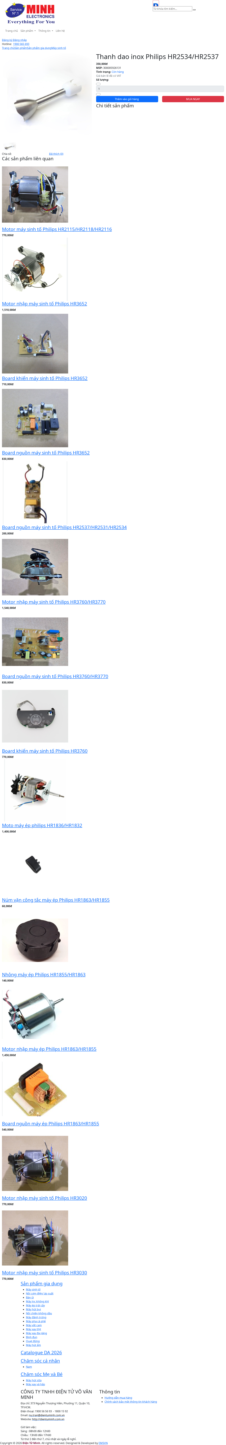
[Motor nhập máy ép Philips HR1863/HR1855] (35, 1014)
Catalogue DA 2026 (41, 1352)
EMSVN (103, 1443)
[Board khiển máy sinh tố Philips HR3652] (35, 343)
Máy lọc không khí (37, 1301)
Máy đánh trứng (36, 1317)
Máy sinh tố (58, 48)
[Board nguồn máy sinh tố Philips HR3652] (35, 418)
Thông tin (44, 31)
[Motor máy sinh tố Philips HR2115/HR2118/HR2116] (35, 194)
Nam (29, 1367)
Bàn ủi (30, 1297)
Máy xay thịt (33, 1329)
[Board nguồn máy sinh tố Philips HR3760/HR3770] (35, 641)
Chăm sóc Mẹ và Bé (42, 1374)
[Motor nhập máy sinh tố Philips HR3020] (35, 1163)
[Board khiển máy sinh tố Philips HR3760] (35, 716)
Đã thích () (56, 154)
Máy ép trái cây (35, 1305)
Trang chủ (11, 31)
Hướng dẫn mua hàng (118, 1398)
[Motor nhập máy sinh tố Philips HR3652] (35, 269)
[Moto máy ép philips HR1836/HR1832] (35, 790)
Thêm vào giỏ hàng (127, 99)
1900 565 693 (21, 44)
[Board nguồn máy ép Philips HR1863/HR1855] (35, 1089)
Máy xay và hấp (35, 1384)
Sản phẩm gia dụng (39, 48)
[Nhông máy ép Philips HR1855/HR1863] (35, 939)
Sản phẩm (27, 31)
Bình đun (31, 1337)
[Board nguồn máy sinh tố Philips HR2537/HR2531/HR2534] (35, 492)
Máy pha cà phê (36, 1321)
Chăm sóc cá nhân (40, 1360)
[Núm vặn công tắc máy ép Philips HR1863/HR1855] (35, 865)
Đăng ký (7, 40)
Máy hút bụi (33, 1309)
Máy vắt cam (34, 1325)
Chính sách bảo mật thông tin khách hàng (131, 1401)
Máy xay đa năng (36, 1333)
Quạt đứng (33, 1341)
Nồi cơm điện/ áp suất (39, 1293)
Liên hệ (60, 31)
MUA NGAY (193, 99)
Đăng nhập (20, 40)
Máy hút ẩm (33, 1345)
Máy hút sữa (34, 1380)
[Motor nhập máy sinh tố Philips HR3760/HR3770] (35, 567)
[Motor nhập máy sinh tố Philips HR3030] (35, 1238)
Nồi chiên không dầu (39, 1313)
